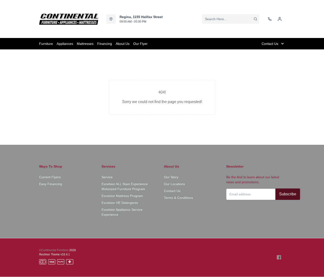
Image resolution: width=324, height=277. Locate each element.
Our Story (171, 177)
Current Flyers (50, 177)
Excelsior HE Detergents (120, 203)
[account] (279, 19)
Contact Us (172, 191)
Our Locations (174, 184)
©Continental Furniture (54, 250)
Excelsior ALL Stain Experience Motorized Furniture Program (125, 186)
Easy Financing (50, 184)
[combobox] (230, 19)
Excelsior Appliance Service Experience (122, 212)
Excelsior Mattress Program (122, 196)
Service (107, 177)
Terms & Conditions (178, 198)
